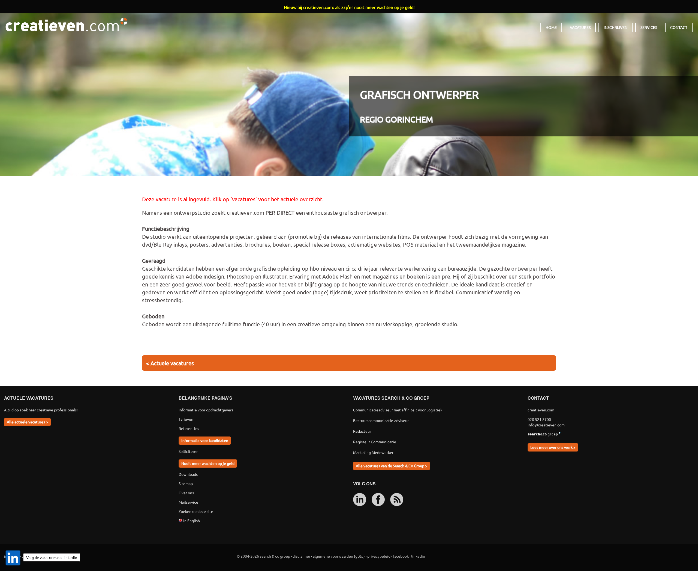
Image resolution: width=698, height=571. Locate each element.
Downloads (188, 474)
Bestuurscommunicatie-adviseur (381, 420)
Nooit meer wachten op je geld (207, 463)
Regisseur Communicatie (374, 441)
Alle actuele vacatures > (27, 421)
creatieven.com (66, 24)
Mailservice (188, 502)
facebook (401, 556)
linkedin (418, 556)
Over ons (186, 492)
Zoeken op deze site (196, 511)
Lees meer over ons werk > (553, 447)
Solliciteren (188, 451)
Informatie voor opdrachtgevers (206, 409)
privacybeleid (378, 556)
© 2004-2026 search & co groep (263, 556)
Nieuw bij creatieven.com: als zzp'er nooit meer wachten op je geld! (349, 7)
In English (191, 520)
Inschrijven (615, 27)
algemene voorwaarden (333, 556)
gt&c (359, 556)
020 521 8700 (539, 419)
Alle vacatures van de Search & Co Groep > (391, 465)
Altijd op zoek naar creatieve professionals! (41, 409)
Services (648, 27)
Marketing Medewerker (373, 452)
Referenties (189, 428)
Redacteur (362, 431)
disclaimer (301, 556)
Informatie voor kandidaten (204, 440)
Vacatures (580, 27)
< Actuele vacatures (170, 363)
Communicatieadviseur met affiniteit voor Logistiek (397, 409)
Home (551, 27)
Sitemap (186, 483)
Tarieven (186, 419)
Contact (678, 27)
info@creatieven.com (546, 424)
